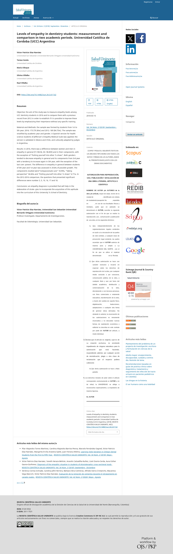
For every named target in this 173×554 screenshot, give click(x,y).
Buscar (155, 17)
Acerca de (47, 17)
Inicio (19, 26)
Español (129, 105)
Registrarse (148, 2)
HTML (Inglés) (110, 102)
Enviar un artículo (135, 134)
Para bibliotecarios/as (134, 76)
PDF (89, 103)
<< (18, 482)
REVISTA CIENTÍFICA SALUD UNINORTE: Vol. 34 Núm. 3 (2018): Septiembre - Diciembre (58, 467)
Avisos (36, 17)
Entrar (157, 2)
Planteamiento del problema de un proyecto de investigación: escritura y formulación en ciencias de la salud (141, 347)
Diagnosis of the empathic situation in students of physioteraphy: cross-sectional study (74, 464)
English (129, 101)
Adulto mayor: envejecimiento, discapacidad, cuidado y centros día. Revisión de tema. (139, 357)
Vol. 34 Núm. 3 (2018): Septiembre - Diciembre (51, 26)
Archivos (26, 17)
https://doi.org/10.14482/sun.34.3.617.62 (38, 94)
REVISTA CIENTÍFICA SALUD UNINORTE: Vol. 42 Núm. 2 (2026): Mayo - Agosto (68, 477)
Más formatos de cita (96, 432)
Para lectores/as (132, 68)
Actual (15, 17)
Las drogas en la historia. (136, 380)
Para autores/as (132, 72)
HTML (99, 103)
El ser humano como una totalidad (140, 384)
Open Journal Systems (135, 87)
